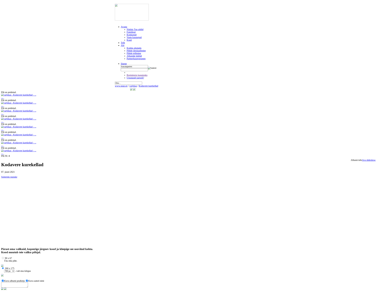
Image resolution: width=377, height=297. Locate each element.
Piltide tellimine (134, 53)
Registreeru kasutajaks (137, 75)
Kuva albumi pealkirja (14, 281)
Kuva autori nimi (36, 281)
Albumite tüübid (134, 56)
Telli (123, 42)
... (2, 97)
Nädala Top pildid (135, 29)
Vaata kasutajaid (134, 37)
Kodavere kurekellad (148, 86)
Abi (122, 45)
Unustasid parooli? (135, 78)
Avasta (124, 27)
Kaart (129, 40)
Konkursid (132, 34)
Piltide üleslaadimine (136, 50)
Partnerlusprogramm (136, 58)
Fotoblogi (131, 32)
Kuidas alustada (134, 48)
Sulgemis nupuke (9, 177)
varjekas (133, 86)
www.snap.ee (121, 86)
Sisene (124, 63)
